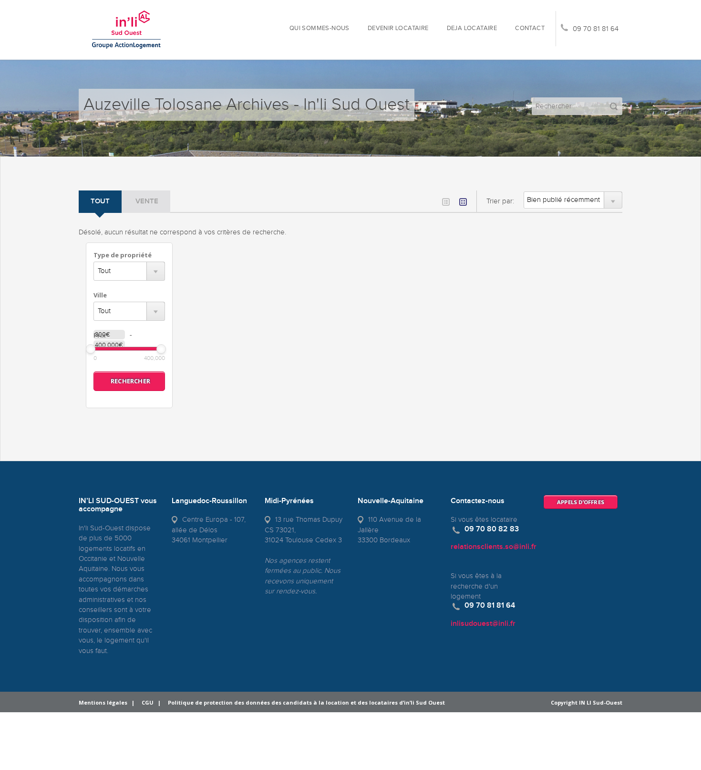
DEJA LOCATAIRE (472, 28)
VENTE (146, 201)
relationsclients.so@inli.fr (493, 546)
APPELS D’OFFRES (580, 502)
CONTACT (530, 28)
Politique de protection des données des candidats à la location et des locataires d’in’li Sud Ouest (306, 702)
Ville (100, 295)
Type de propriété (122, 255)
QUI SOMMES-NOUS (319, 28)
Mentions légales (103, 702)
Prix (99, 335)
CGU (148, 702)
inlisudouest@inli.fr (483, 623)
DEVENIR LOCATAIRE (398, 28)
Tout (100, 201)
